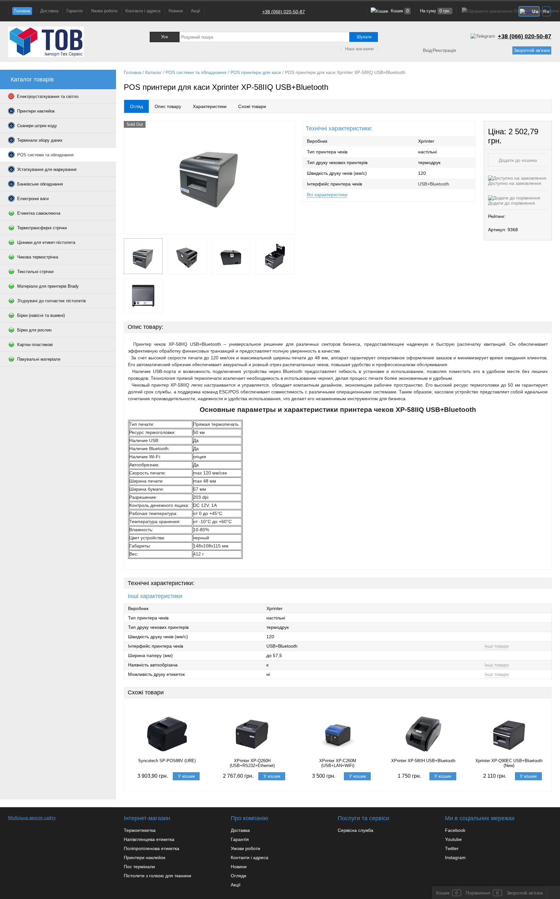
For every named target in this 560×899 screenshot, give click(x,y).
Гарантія (74, 10)
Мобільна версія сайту (32, 817)
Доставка (49, 10)
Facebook (455, 830)
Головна (22, 10)
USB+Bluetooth (433, 183)
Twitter (452, 848)
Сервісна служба (355, 830)
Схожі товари (252, 106)
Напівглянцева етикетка (149, 839)
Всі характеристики (327, 194)
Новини (176, 10)
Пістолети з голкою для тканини (157, 875)
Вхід (427, 50)
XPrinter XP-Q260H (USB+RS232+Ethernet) (252, 763)
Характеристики (210, 106)
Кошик (399, 10)
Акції (195, 10)
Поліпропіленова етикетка (151, 848)
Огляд (136, 106)
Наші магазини (359, 48)
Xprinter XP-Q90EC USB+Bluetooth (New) (508, 763)
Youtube (453, 839)
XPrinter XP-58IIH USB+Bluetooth (423, 760)
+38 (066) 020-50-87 (283, 11)
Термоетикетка (140, 830)
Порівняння (478, 892)
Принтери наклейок (144, 857)
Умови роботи (104, 10)
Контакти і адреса (142, 10)
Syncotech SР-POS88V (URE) (167, 760)
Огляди (238, 875)
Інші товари (496, 646)
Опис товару (168, 106)
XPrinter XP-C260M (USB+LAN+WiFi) (337, 763)
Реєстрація (444, 50)
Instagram (455, 857)
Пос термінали (139, 866)
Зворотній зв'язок (532, 50)
